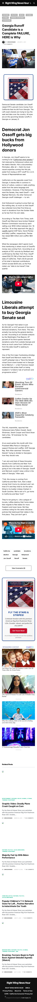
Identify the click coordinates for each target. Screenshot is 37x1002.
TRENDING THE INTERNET (17, 17)
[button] (3, 3)
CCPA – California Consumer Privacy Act (18, 994)
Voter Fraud (6, 20)
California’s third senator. (23, 160)
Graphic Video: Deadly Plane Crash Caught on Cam (16, 804)
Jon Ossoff (7, 558)
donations (27, 551)
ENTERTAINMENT (6, 798)
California (6, 551)
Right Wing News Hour (17, 3)
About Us (18, 991)
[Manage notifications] (5, 996)
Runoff (16, 558)
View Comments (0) (18, 568)
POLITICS (14, 15)
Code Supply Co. (26, 998)
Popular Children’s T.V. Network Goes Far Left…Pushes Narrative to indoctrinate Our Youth (18, 903)
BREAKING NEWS (6, 949)
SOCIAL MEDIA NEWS (19, 850)
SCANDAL (29, 15)
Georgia (15, 554)
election (6, 554)
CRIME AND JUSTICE (7, 895)
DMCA (27, 988)
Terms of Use (27, 991)
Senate (25, 558)
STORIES (5, 17)
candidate (17, 551)
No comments (8, 44)
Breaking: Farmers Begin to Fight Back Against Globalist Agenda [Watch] (18, 957)
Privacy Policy (8, 991)
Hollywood (25, 554)
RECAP (21, 15)
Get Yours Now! (18, 631)
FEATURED (5, 15)
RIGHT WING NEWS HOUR (14, 988)
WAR (17, 951)
